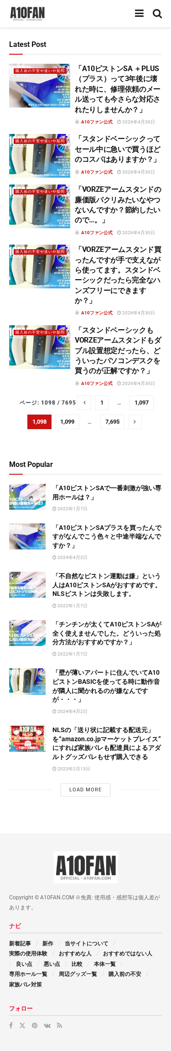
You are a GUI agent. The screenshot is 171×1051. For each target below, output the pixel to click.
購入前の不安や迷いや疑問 (40, 71)
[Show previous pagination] (84, 402)
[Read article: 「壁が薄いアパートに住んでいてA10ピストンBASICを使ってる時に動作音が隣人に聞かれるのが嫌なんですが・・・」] (27, 681)
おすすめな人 (75, 953)
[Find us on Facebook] (11, 1025)
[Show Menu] (139, 13)
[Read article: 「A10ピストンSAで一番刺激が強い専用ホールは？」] (27, 497)
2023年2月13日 (73, 768)
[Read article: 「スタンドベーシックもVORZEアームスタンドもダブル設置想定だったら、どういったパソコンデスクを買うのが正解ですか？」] (39, 347)
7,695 (112, 421)
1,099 (67, 421)
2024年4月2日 (72, 557)
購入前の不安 (125, 974)
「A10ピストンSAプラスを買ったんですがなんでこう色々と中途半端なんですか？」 (106, 536)
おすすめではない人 (127, 953)
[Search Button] (157, 13)
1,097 (142, 402)
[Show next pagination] (135, 422)
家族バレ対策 (25, 984)
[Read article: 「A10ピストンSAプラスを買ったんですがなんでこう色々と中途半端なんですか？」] (27, 536)
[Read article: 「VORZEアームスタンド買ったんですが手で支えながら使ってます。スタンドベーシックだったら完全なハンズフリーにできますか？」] (39, 266)
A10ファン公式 (97, 121)
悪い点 (52, 964)
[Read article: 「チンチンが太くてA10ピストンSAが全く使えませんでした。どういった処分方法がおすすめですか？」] (27, 633)
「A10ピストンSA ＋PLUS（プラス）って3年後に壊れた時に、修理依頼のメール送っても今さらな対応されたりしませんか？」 (118, 89)
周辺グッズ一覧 (78, 974)
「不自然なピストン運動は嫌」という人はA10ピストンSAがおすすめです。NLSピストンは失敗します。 (106, 584)
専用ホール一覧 (28, 974)
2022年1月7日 (72, 508)
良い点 (24, 964)
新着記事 (20, 943)
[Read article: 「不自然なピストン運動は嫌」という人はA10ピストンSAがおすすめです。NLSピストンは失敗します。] (27, 585)
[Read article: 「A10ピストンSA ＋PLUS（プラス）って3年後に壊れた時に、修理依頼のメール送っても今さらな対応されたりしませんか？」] (39, 86)
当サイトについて (87, 943)
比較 (77, 964)
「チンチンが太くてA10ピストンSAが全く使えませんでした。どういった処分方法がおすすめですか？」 (106, 633)
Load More (85, 790)
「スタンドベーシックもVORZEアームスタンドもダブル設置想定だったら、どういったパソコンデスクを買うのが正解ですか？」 (118, 350)
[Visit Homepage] (27, 14)
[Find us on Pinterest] (34, 1025)
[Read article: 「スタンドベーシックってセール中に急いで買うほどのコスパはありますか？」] (39, 156)
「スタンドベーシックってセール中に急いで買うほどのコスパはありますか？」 (118, 149)
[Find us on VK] (47, 1025)
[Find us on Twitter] (22, 1025)
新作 (47, 943)
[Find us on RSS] (59, 1025)
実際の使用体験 (28, 953)
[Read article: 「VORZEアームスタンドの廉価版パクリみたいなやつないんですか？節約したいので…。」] (39, 206)
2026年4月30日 (138, 121)
